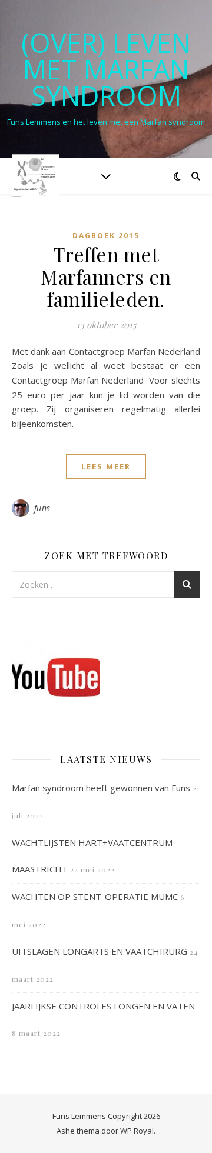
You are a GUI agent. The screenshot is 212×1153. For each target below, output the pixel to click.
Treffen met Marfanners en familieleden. (106, 276)
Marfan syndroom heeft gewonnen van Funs (101, 788)
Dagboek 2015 (106, 236)
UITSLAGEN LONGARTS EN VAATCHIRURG (99, 951)
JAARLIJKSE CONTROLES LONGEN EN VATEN (103, 1006)
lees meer (106, 466)
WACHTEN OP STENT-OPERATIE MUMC (95, 896)
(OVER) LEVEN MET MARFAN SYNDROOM (106, 69)
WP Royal (137, 1130)
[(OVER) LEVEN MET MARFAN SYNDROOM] (35, 175)
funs (42, 508)
